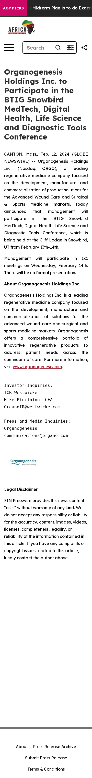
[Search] (58, 47)
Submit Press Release (46, 757)
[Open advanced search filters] (70, 47)
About (22, 746)
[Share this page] (84, 47)
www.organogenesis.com (37, 366)
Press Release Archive (54, 746)
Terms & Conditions (46, 769)
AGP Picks (13, 8)
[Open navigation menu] (9, 47)
